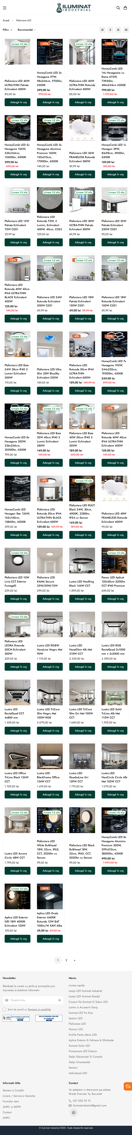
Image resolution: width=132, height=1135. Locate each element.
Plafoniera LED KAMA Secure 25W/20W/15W (47, 581)
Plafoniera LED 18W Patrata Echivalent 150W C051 (81, 301)
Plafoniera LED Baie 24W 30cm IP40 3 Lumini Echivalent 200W (17, 371)
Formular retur (11, 1101)
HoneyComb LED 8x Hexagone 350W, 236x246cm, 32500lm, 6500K (17, 443)
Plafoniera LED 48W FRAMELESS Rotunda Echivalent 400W (114, 518)
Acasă (6, 20)
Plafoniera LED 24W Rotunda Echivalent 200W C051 (49, 301)
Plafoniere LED (77, 1024)
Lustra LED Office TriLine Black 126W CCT (17, 777)
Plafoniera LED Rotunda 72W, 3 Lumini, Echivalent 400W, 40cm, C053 (49, 223)
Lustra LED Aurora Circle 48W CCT (16, 856)
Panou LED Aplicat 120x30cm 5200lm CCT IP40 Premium (113, 581)
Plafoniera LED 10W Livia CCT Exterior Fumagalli (17, 581)
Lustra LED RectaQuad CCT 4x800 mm (14, 713)
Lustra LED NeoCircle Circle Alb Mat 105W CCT (114, 777)
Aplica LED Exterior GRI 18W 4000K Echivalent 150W (16, 921)
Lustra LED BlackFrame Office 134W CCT (48, 777)
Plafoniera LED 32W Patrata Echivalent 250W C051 (114, 225)
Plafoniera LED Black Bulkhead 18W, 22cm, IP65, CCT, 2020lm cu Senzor (82, 851)
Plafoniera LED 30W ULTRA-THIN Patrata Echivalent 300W (81, 225)
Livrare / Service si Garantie (19, 1096)
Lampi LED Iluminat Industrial (85, 991)
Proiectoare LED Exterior (83, 1051)
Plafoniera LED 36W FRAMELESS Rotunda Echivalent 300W (82, 157)
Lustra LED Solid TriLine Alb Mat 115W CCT (111, 713)
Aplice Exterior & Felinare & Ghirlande (91, 1040)
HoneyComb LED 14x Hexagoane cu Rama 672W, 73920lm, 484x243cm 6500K (114, 77)
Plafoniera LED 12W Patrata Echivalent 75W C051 (17, 225)
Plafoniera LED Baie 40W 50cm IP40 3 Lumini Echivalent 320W (81, 439)
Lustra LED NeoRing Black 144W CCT (81, 584)
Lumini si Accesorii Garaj (83, 1007)
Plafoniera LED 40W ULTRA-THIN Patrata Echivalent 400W (17, 85)
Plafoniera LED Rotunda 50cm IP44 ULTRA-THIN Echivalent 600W (81, 371)
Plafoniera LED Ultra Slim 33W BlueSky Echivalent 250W (49, 373)
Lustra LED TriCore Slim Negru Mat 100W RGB (48, 713)
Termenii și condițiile (39, 1009)
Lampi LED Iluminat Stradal (84, 996)
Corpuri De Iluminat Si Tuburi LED (88, 1002)
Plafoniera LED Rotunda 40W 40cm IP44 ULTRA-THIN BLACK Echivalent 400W (17, 293)
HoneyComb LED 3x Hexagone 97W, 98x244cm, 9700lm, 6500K (49, 79)
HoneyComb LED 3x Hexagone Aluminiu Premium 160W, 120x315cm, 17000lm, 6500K (49, 153)
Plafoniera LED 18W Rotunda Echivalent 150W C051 (114, 301)
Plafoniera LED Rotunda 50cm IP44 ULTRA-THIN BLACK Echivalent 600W (49, 515)
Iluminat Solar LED (79, 1046)
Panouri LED (76, 1029)
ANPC (6, 1118)
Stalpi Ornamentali (79, 1062)
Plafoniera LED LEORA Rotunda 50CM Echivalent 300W (15, 647)
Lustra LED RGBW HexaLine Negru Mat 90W (49, 649)
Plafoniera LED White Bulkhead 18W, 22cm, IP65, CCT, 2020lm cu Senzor (48, 849)
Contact (7, 1112)
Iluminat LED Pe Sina (81, 1013)
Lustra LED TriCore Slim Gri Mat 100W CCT (81, 713)
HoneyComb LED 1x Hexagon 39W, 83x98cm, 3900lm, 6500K (114, 151)
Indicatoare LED (78, 1073)
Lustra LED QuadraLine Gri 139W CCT (78, 777)
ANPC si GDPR (12, 1107)
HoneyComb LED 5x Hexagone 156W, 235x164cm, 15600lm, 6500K (17, 151)
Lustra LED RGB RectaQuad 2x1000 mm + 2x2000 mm (113, 649)
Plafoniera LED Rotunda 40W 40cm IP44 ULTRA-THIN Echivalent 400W (114, 439)
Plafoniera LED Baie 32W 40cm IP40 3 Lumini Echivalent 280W (49, 439)
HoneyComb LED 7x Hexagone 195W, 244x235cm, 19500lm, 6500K (114, 367)
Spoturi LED (75, 1018)
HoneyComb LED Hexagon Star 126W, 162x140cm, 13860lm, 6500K (17, 515)
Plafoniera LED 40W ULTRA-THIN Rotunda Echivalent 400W (82, 85)
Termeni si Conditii (13, 1090)
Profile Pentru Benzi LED (83, 1035)
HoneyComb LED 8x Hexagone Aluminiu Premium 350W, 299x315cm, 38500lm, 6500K (114, 845)
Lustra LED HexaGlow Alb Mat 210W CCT (80, 649)
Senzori (73, 1068)
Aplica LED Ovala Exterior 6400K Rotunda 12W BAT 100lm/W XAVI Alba (49, 919)
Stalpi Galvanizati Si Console (85, 1057)
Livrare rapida (77, 985)
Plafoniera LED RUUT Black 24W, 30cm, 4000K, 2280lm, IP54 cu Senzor (82, 511)
